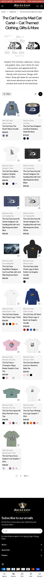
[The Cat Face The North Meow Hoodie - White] (10, 135)
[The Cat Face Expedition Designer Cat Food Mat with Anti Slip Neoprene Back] (12, 249)
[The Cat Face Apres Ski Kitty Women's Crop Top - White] (7, 423)
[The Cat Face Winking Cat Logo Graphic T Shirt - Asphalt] (28, 423)
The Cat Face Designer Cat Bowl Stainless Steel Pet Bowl (32, 129)
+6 (16, 324)
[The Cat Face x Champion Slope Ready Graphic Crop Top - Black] (3, 378)
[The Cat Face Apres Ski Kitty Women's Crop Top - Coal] (13, 423)
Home (4, 12)
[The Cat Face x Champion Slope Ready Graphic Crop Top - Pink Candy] (7, 378)
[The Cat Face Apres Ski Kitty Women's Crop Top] (12, 393)
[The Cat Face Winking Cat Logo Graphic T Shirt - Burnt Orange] (31, 423)
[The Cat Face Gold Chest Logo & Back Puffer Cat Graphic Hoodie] (32, 249)
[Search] (37, 6)
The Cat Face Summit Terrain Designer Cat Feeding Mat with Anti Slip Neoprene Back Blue (11, 225)
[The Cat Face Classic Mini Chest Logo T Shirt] (12, 297)
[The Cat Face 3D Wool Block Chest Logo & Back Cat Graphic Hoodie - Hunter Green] (28, 330)
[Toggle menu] (2, 6)
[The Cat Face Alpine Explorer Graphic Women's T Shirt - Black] (7, 183)
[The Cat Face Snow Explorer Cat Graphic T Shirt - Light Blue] (3, 468)
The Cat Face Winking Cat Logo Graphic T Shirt (31, 413)
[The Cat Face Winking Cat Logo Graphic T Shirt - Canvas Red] (34, 423)
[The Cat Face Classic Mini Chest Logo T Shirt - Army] (3, 324)
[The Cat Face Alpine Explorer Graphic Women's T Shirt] (12, 154)
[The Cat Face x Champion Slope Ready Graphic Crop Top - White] (10, 378)
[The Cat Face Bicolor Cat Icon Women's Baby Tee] (32, 345)
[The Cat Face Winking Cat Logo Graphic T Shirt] (32, 393)
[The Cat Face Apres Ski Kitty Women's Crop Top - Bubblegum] (10, 423)
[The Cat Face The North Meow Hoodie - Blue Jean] (3, 135)
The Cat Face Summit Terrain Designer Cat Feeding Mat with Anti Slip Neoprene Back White (31, 225)
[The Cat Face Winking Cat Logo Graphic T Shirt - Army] (24, 423)
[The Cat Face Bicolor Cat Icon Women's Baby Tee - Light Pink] (24, 375)
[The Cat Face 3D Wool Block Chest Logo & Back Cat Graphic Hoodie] (32, 297)
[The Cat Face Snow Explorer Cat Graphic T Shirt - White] (7, 468)
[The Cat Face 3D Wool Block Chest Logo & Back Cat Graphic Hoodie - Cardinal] (24, 330)
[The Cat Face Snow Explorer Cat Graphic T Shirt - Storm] (10, 468)
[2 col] (40, 94)
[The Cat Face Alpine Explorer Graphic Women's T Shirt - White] (10, 183)
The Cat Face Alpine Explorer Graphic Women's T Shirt (10, 174)
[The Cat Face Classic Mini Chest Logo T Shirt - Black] (10, 324)
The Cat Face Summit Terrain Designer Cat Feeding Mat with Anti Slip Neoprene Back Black (31, 177)
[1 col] (35, 94)
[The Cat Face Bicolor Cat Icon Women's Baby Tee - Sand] (28, 375)
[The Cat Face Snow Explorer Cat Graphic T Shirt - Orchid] (13, 468)
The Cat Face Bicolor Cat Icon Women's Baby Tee (31, 365)
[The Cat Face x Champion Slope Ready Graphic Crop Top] (12, 345)
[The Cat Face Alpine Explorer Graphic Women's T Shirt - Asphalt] (3, 183)
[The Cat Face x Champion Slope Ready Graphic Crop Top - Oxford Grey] (13, 378)
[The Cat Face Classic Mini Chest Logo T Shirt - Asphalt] (7, 324)
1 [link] (16, 476)
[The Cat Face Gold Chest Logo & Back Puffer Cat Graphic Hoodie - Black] (24, 281)
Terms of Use (27, 536)
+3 (16, 423)
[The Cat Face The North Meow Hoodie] (12, 109)
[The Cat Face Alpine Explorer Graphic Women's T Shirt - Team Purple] (13, 183)
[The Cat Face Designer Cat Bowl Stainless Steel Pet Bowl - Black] (24, 138)
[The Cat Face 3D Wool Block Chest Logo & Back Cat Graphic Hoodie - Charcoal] (34, 330)
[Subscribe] (40, 531)
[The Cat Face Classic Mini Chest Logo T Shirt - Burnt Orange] (13, 324)
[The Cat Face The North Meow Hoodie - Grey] (7, 135)
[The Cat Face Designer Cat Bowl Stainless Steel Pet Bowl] (32, 109)
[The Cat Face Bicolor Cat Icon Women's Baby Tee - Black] (31, 375)
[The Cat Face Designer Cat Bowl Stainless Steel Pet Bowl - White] (31, 138)
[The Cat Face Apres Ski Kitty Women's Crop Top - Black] (3, 423)
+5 (37, 423)
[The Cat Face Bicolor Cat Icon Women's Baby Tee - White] (34, 375)
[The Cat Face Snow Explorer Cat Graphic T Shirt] (12, 438)
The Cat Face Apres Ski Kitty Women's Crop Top (11, 413)
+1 (16, 184)
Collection (12, 12)
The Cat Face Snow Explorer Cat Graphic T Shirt (11, 459)
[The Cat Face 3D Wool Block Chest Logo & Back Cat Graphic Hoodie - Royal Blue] (31, 330)
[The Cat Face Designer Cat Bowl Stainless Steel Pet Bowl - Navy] (28, 138)
